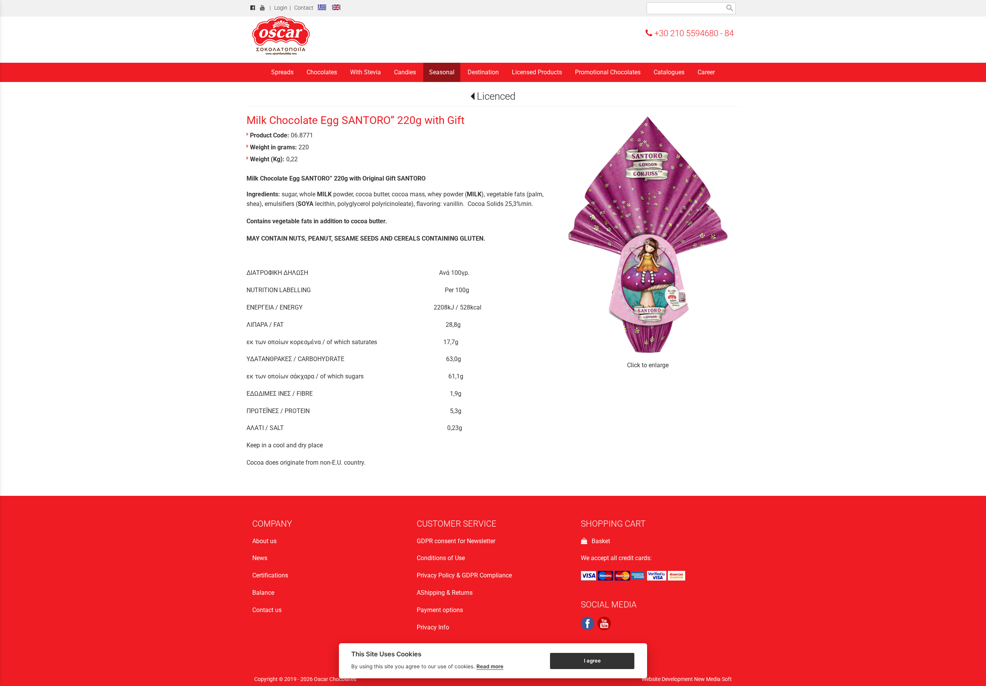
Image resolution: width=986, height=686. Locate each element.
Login (280, 8)
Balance (263, 592)
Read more (489, 666)
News (259, 558)
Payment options (440, 610)
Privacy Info (433, 627)
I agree (592, 660)
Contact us (267, 610)
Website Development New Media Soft (687, 679)
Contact (304, 8)
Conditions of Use (441, 558)
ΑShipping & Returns (445, 592)
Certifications (270, 575)
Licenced (496, 96)
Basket (599, 541)
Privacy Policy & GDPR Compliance (464, 575)
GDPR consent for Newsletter (456, 541)
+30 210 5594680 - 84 (693, 33)
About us (264, 541)
